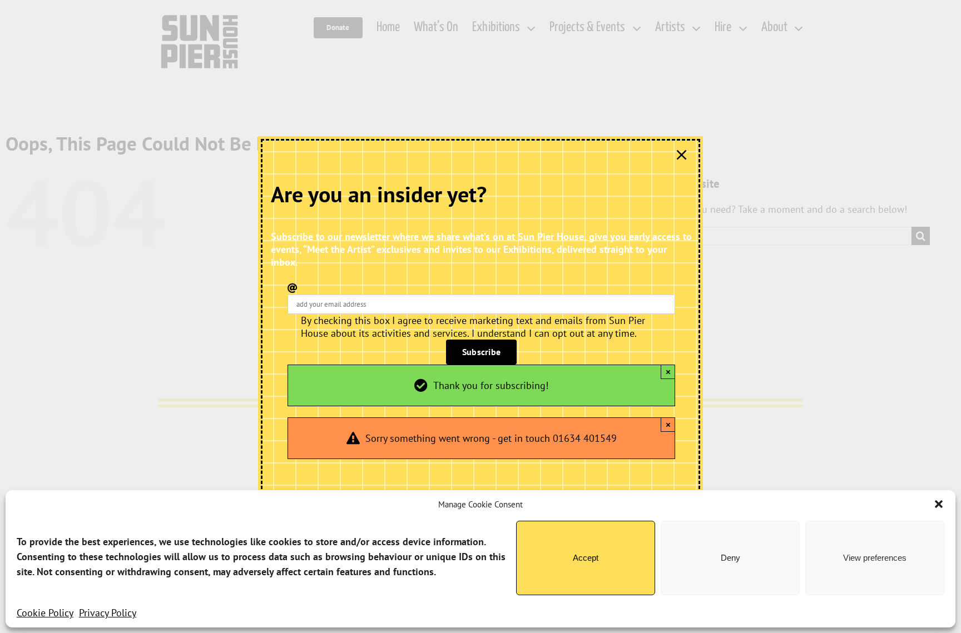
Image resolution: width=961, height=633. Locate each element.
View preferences (874, 557)
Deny (730, 557)
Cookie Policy (45, 612)
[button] (938, 504)
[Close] (681, 154)
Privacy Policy (107, 612)
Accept (585, 557)
